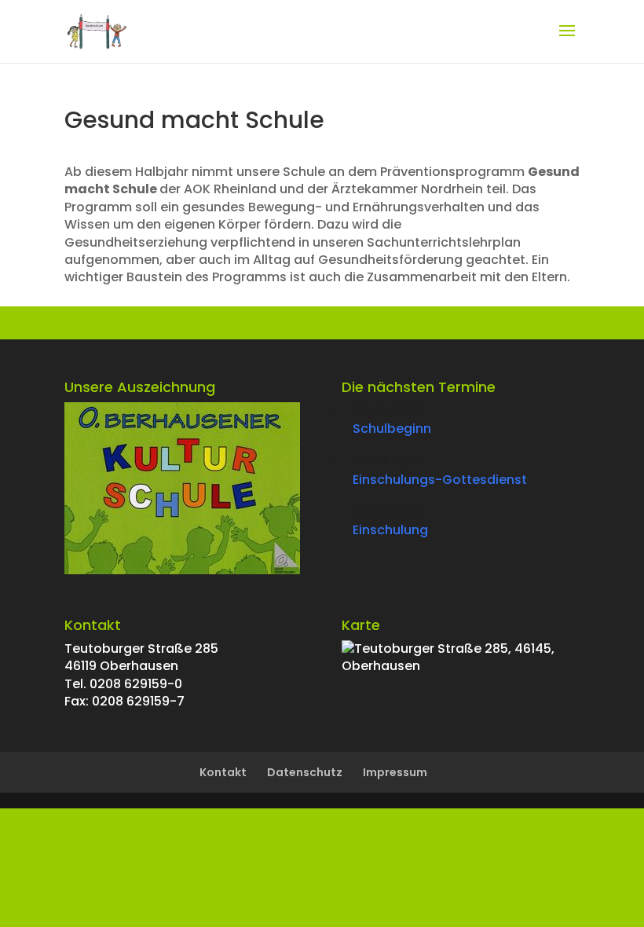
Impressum (395, 772)
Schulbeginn (392, 429)
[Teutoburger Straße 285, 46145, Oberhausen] (461, 666)
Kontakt (223, 772)
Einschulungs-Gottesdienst (440, 480)
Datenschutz (304, 772)
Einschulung (390, 530)
